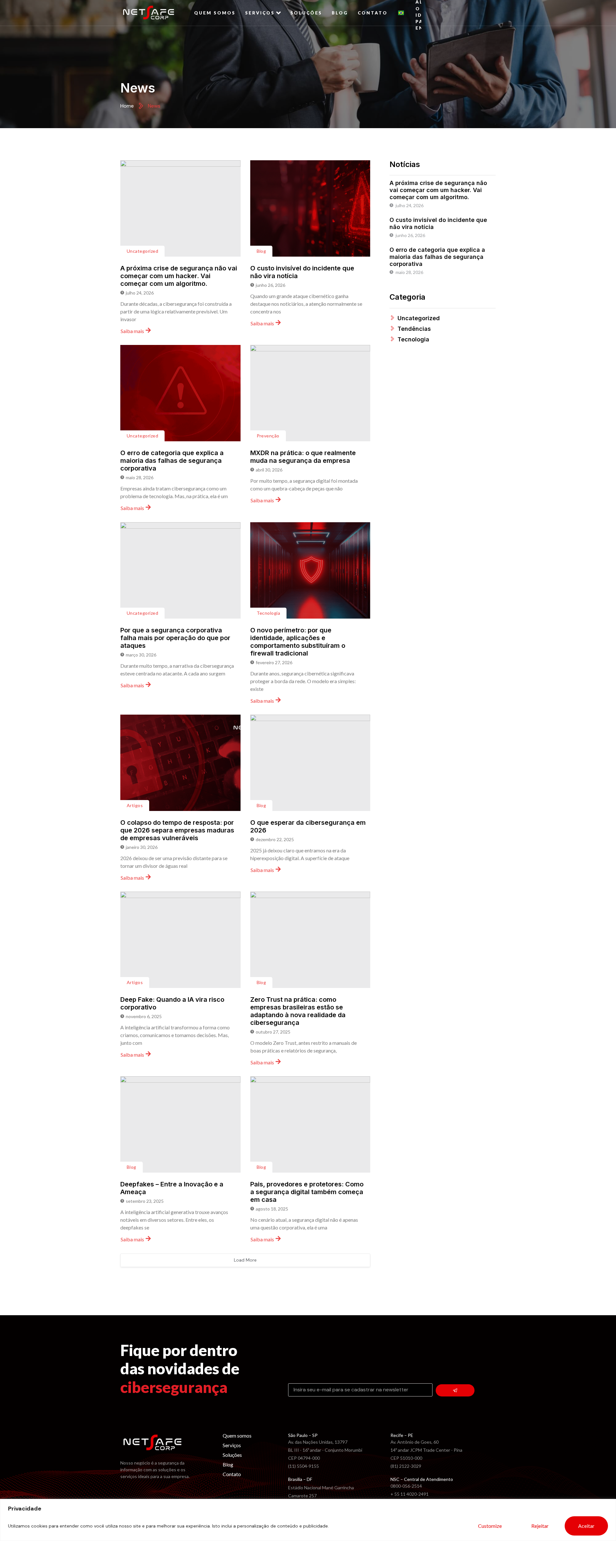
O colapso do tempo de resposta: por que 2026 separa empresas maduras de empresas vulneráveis (177, 830)
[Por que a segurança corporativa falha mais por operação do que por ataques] (180, 570)
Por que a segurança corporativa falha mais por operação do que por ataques (175, 637)
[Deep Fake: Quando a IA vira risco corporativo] (180, 940)
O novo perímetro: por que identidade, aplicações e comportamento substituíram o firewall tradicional (297, 641)
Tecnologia (268, 613)
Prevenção (268, 435)
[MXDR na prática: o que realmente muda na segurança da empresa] (310, 393)
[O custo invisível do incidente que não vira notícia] (310, 208)
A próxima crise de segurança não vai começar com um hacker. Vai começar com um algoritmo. (178, 275)
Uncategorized (142, 251)
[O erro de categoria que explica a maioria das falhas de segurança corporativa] (180, 393)
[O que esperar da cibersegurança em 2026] (310, 763)
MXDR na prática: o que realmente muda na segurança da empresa (303, 456)
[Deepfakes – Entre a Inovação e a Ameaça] (180, 1124)
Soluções (306, 12)
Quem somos (214, 12)
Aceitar (586, 1526)
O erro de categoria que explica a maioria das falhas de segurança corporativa (172, 460)
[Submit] (455, 1390)
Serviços (260, 12)
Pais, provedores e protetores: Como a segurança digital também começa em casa (307, 1191)
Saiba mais (132, 331)
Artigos (135, 805)
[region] (308, 1520)
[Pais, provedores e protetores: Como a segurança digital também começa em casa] (310, 1124)
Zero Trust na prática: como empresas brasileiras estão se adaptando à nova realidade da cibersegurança (298, 1011)
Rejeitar (540, 1526)
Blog (340, 12)
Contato (373, 12)
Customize (490, 1526)
